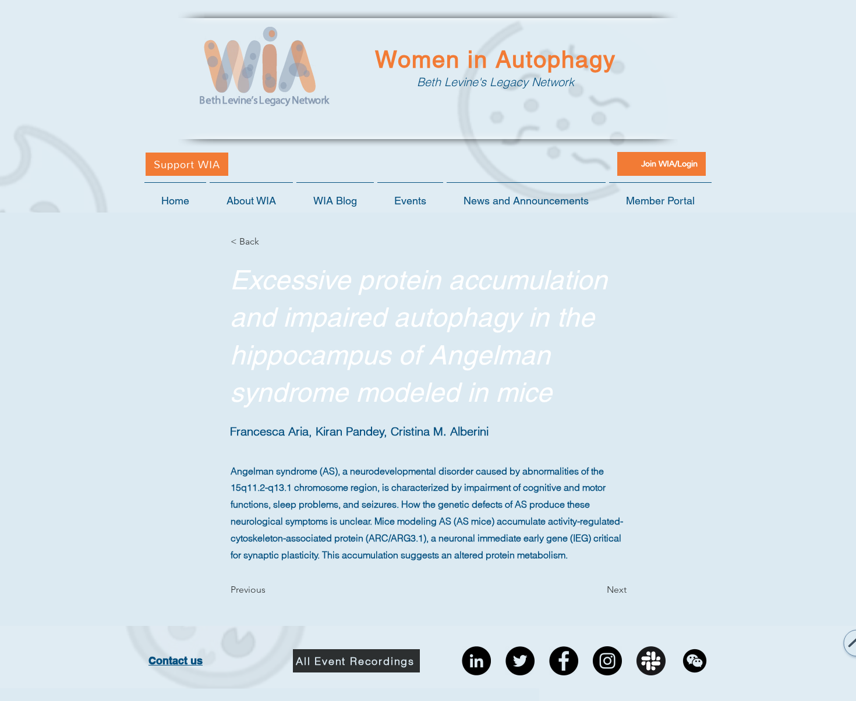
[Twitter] (520, 660)
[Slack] (651, 660)
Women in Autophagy (495, 59)
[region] (831, 650)
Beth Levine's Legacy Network (495, 82)
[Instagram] (607, 660)
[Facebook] (563, 660)
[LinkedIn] (476, 660)
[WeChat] (694, 660)
